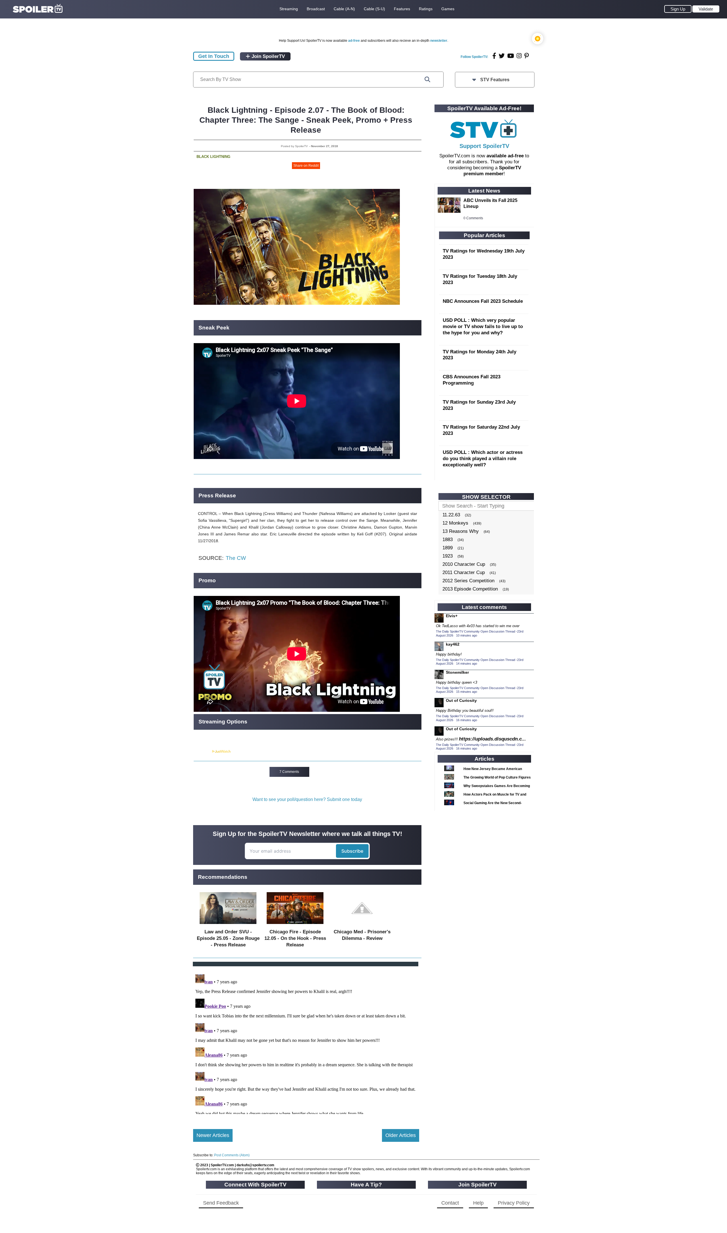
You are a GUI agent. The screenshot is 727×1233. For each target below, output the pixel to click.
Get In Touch (213, 56)
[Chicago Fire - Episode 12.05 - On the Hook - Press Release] (295, 925)
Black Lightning (213, 157)
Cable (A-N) (344, 9)
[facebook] (494, 56)
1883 (447, 539)
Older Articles (400, 1135)
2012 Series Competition (468, 580)
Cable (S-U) (374, 9)
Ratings (426, 9)
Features (402, 9)
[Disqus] (306, 1043)
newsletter (438, 41)
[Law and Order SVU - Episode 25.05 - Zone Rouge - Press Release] (228, 925)
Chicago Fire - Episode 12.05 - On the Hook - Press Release (295, 938)
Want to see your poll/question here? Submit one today (307, 799)
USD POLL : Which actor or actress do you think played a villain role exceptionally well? (483, 459)
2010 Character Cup (463, 564)
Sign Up (677, 9)
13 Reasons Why (460, 531)
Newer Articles (213, 1135)
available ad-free (505, 155)
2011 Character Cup (463, 572)
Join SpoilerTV (267, 56)
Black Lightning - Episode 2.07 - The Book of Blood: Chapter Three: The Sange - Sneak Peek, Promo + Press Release (305, 120)
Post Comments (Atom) (232, 1155)
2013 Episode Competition (470, 589)
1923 (447, 556)
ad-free (354, 41)
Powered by (202, 751)
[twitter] (501, 56)
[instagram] (519, 56)
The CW (236, 558)
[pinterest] (526, 56)
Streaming (288, 9)
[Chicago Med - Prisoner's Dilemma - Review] (362, 925)
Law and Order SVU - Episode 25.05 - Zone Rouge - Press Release (228, 938)
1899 (447, 547)
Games (447, 9)
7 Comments (289, 772)
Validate (706, 9)
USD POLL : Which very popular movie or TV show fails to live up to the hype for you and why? (483, 326)
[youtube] (510, 56)
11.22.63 (451, 515)
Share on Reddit (306, 166)
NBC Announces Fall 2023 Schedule (483, 301)
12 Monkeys (455, 523)
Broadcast (316, 9)
